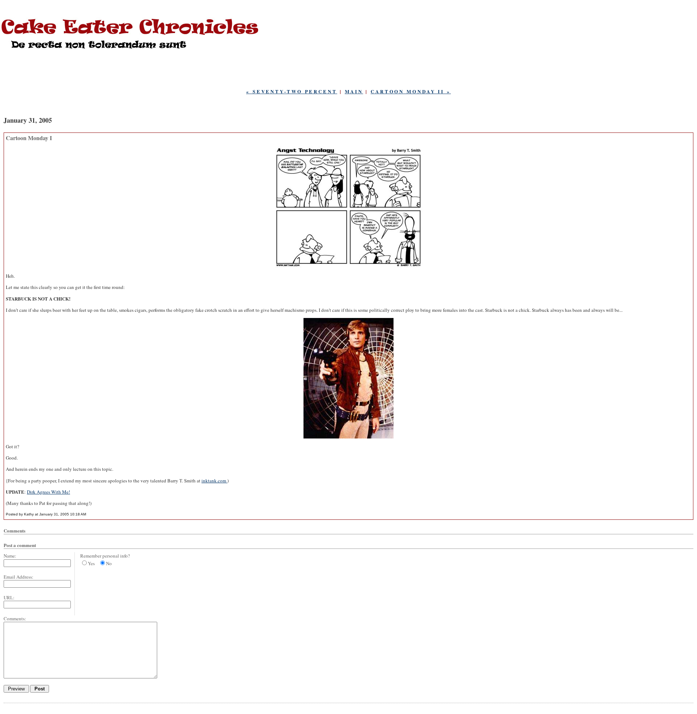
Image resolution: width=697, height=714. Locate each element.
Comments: (15, 618)
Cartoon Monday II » (411, 91)
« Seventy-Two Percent (291, 91)
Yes (91, 563)
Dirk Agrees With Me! (48, 492)
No (109, 563)
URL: (9, 597)
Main (354, 91)
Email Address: (18, 577)
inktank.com (214, 480)
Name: (10, 555)
